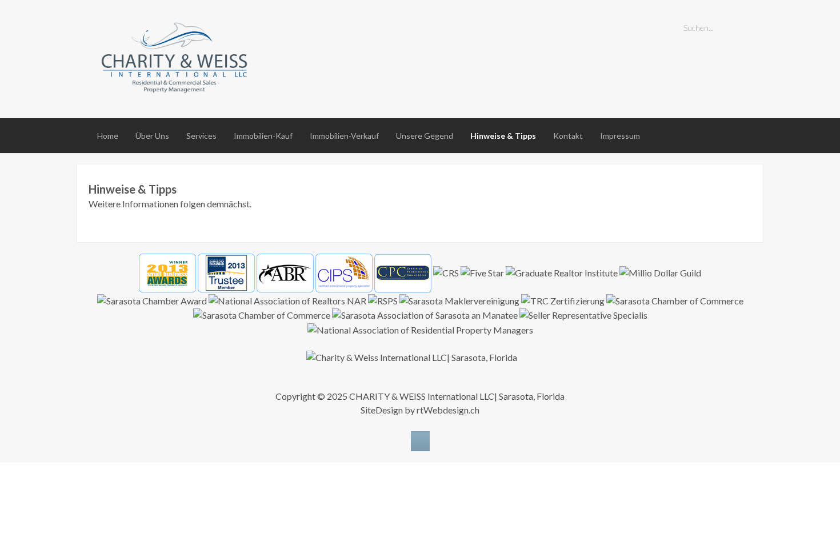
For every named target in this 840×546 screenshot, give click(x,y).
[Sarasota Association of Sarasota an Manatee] (425, 315)
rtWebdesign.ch (448, 409)
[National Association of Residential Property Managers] (420, 329)
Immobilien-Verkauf (344, 135)
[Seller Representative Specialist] (583, 315)
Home (107, 135)
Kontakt (568, 135)
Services (201, 135)
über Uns (152, 135)
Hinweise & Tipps (503, 135)
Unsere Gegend (424, 135)
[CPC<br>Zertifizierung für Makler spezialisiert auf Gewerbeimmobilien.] (402, 273)
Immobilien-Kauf (263, 135)
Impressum (620, 135)
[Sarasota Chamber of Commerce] (674, 300)
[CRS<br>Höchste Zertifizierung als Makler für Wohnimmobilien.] (446, 272)
